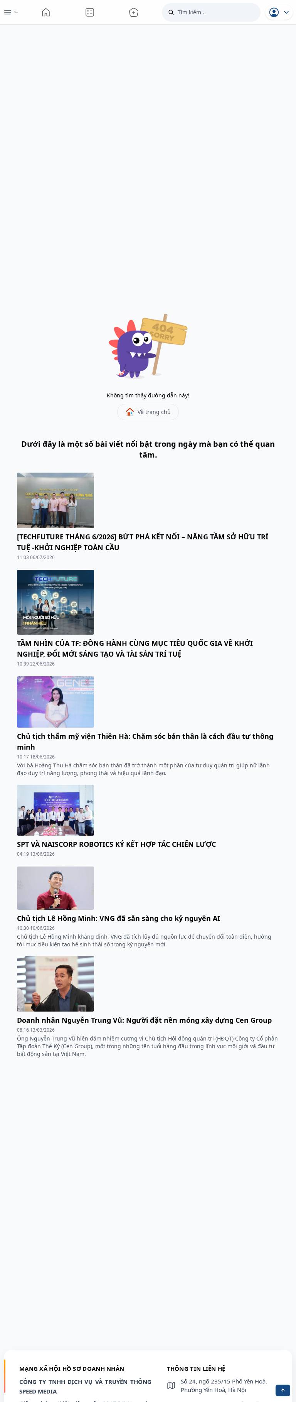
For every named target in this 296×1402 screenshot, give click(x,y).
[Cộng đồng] (90, 12)
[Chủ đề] (133, 12)
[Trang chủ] (46, 12)
